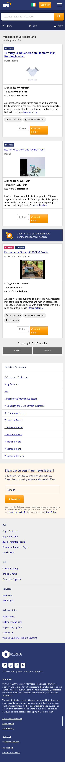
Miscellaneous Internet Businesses (21, 398)
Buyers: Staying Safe (12, 627)
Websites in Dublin (13, 420)
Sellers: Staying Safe (12, 621)
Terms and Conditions (12, 718)
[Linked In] (11, 665)
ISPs (6, 391)
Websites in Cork (13, 448)
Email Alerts (8, 552)
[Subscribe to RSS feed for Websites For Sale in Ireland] (23, 665)
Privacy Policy (50, 512)
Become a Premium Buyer (15, 547)
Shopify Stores (12, 384)
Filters (9, 25)
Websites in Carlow (14, 427)
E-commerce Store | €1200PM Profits (26, 252)
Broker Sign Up (9, 573)
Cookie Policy (8, 728)
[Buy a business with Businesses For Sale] (9, 5)
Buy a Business (9, 531)
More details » (30, 112)
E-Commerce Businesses (17, 377)
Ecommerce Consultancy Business (24, 149)
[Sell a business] (45, 5)
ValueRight (7, 600)
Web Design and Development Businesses (25, 405)
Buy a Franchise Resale (13, 541)
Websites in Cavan (13, 434)
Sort (34, 25)
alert (60, 25)
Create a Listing (10, 568)
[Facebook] (17, 665)
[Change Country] (33, 4)
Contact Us (7, 632)
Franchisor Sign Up (11, 579)
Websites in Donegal (14, 455)
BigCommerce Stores (15, 413)
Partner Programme (11, 752)
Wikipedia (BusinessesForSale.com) (19, 637)
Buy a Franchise (10, 536)
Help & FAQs (8, 616)
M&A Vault (7, 595)
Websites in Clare (13, 441)
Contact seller (35, 130)
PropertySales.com (11, 741)
